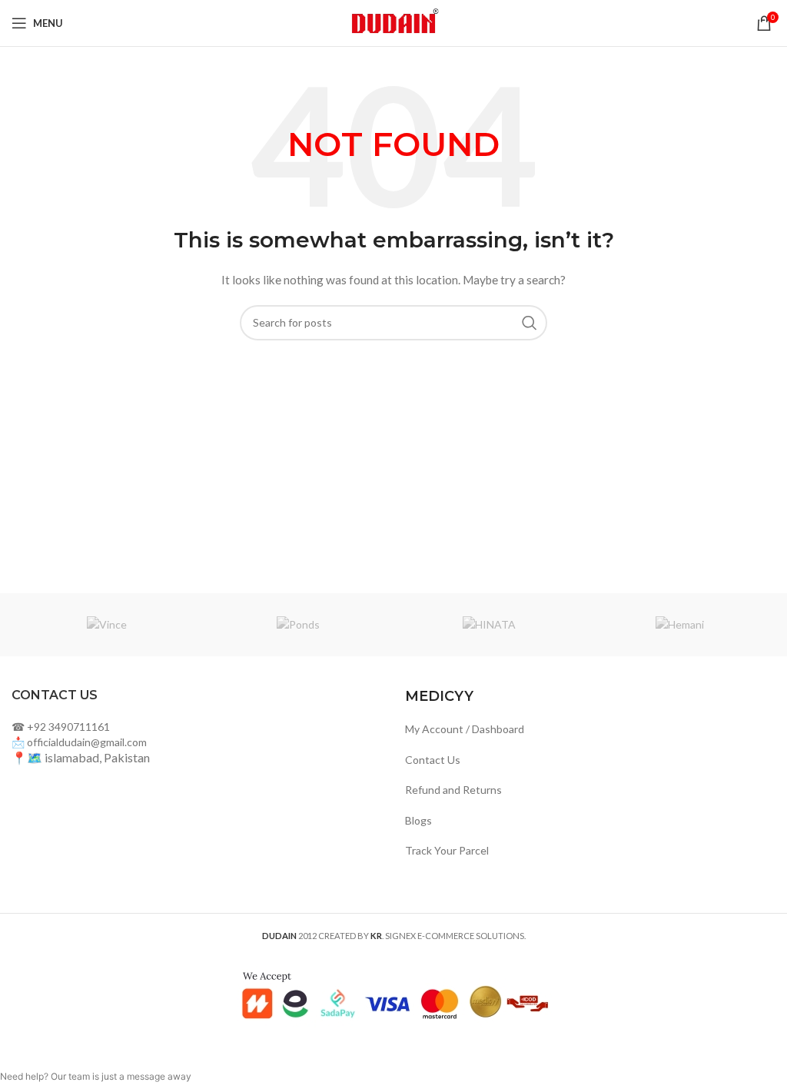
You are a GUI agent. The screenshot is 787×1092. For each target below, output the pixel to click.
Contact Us (432, 759)
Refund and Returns (453, 789)
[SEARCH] (529, 322)
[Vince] (107, 625)
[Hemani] (679, 625)
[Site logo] (393, 21)
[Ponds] (298, 625)
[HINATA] (489, 625)
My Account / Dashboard (464, 728)
